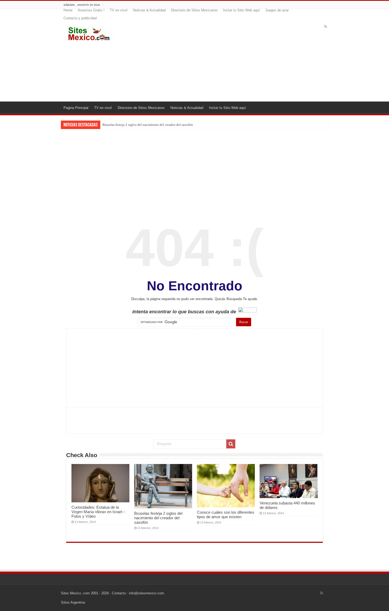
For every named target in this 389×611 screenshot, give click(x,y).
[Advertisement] (226, 59)
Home (68, 10)
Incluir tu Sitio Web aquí (241, 10)
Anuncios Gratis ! (91, 10)
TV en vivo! (119, 10)
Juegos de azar (277, 10)
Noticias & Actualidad (149, 10)
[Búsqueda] (230, 443)
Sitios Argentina (73, 602)
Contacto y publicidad (80, 18)
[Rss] (326, 26)
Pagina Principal (76, 108)
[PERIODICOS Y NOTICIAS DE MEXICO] (90, 33)
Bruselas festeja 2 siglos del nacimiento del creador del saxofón (147, 125)
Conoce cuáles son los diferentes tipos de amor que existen (225, 514)
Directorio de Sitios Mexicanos (194, 10)
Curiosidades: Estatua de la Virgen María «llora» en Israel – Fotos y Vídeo (98, 511)
